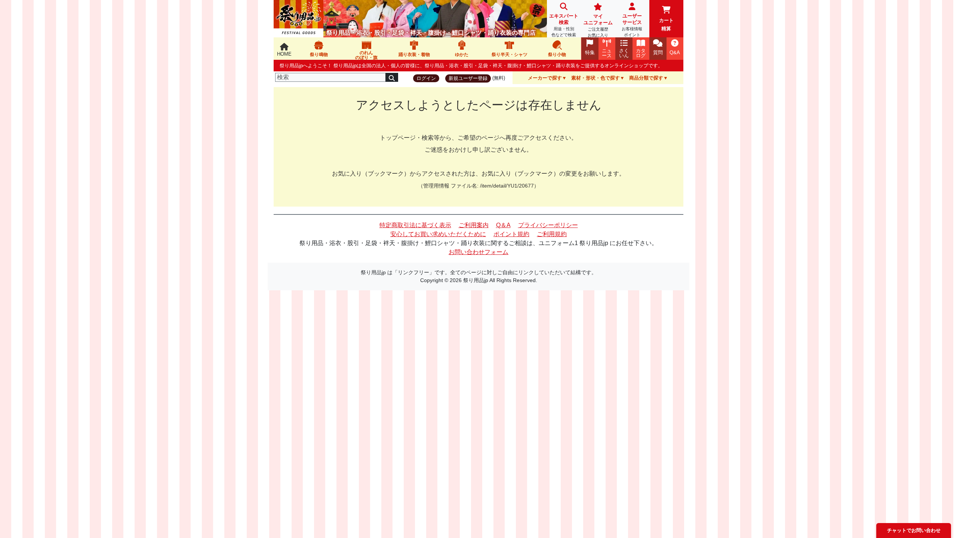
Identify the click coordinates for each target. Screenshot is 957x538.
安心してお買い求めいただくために (438, 234)
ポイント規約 (511, 234)
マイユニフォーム (598, 25)
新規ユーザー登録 (468, 78)
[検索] (391, 77)
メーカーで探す (545, 78)
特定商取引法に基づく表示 (415, 225)
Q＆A (503, 225)
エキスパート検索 (563, 25)
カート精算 (666, 24)
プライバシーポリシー (548, 225)
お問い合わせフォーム (478, 252)
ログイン (426, 78)
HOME (284, 54)
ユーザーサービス (632, 25)
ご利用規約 (552, 234)
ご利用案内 (474, 225)
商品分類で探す (646, 78)
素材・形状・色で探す (595, 78)
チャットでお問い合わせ (914, 530)
